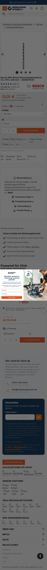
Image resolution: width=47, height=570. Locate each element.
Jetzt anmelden (11, 297)
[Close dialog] (46, 270)
